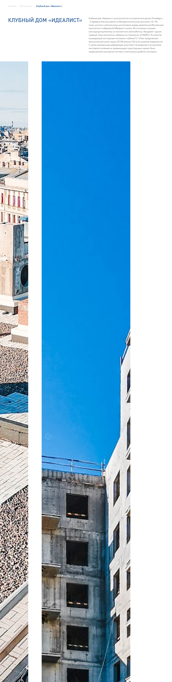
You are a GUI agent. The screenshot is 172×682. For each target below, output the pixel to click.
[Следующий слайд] (123, 436)
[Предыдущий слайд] (48, 436)
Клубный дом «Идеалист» (49, 6)
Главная (12, 6)
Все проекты (26, 6)
